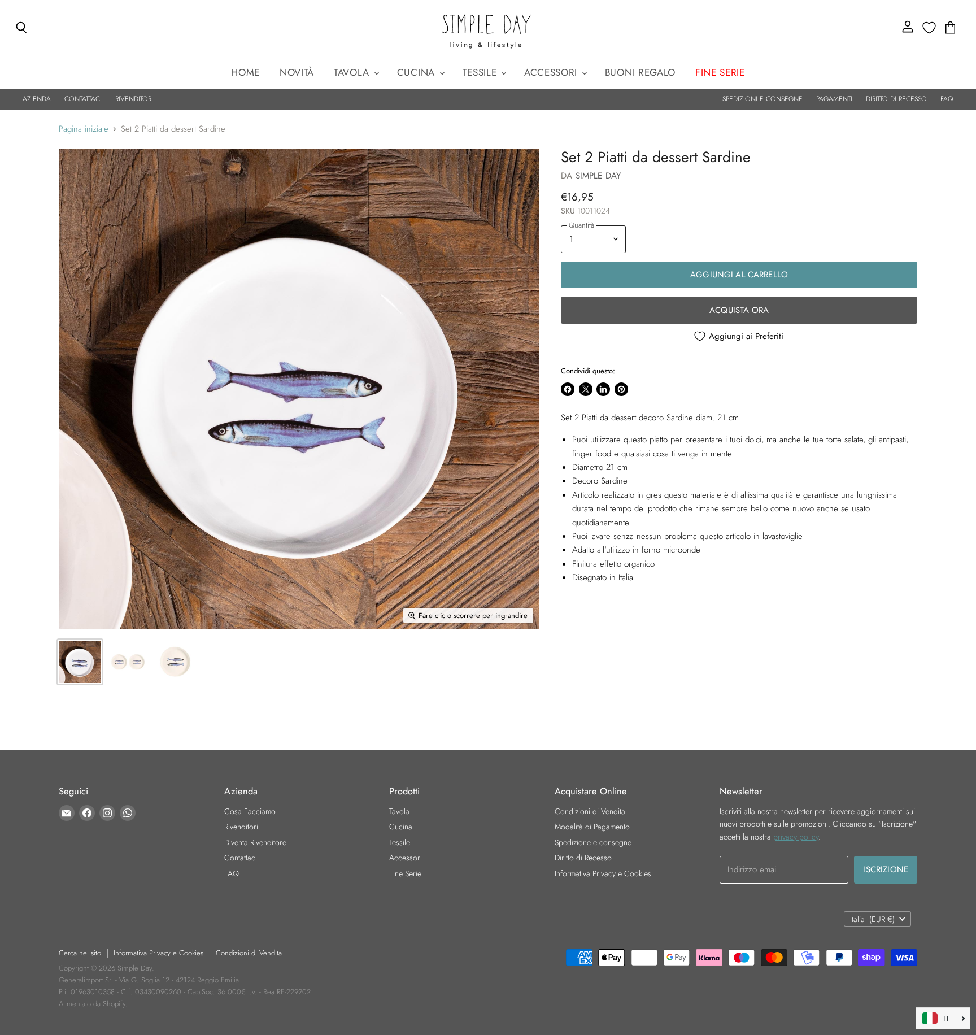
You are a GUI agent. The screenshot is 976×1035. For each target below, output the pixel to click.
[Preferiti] (929, 28)
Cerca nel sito (80, 952)
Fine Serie (405, 873)
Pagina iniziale (83, 129)
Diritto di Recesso (583, 857)
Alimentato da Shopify (92, 1003)
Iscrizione (885, 869)
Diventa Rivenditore (255, 842)
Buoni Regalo (640, 72)
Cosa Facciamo (250, 811)
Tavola (353, 72)
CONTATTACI (83, 99)
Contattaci (240, 857)
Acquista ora (739, 310)
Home (245, 72)
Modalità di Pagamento (592, 826)
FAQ (946, 99)
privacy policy (795, 836)
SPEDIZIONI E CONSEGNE (762, 99)
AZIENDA (37, 99)
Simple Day (598, 175)
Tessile (481, 72)
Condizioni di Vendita (590, 811)
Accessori (552, 72)
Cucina (417, 72)
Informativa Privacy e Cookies (603, 873)
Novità (297, 72)
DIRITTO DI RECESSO (896, 99)
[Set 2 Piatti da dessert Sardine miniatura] (80, 662)
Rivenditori (241, 826)
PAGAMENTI (834, 99)
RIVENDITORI (134, 99)
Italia (872, 919)
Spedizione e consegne (593, 842)
